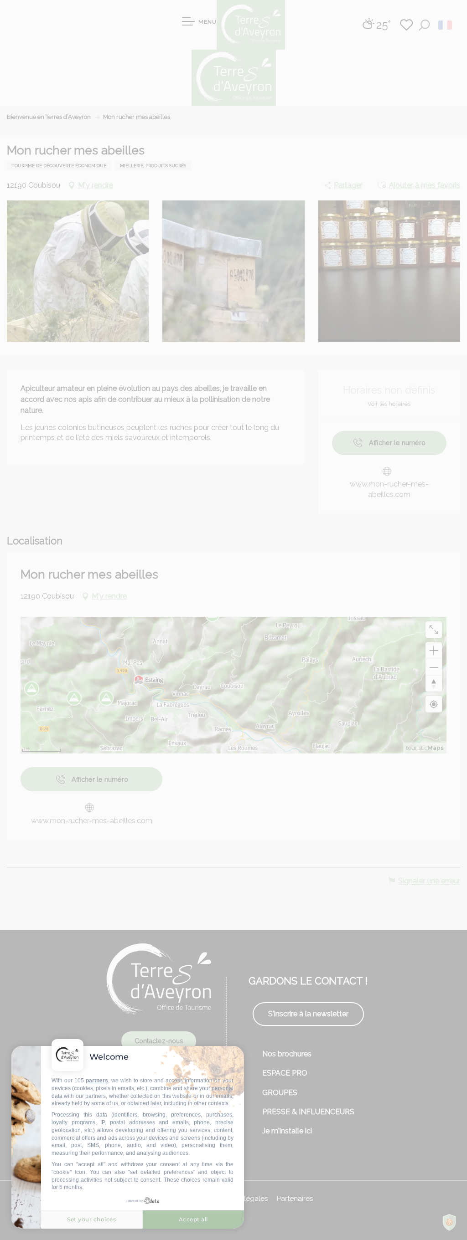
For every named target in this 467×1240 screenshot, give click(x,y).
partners (97, 1080)
